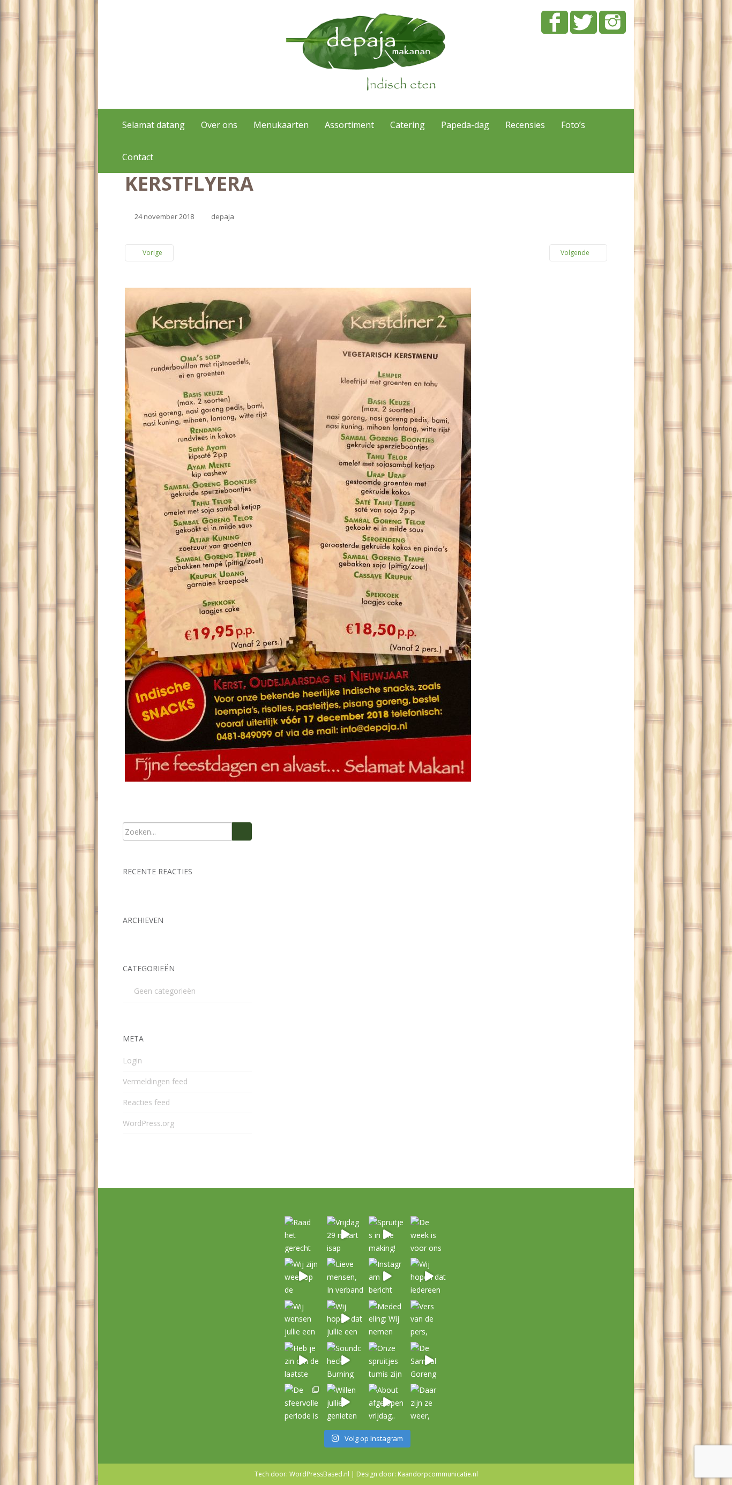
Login (132, 1060)
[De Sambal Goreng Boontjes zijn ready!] (428, 1360)
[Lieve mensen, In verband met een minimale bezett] (345, 1276)
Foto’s (573, 125)
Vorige (151, 252)
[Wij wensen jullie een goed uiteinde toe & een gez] (303, 1318)
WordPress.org (148, 1123)
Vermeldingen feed (155, 1081)
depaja (222, 216)
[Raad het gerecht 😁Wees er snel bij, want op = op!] (303, 1234)
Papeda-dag (465, 125)
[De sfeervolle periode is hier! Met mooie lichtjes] (303, 1402)
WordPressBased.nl (319, 1474)
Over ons (219, 125)
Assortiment (349, 125)
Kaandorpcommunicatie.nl (438, 1474)
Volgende (576, 252)
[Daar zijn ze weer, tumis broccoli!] (428, 1402)
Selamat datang (153, 125)
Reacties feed (146, 1102)
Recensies (525, 125)
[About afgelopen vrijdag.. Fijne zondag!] (387, 1402)
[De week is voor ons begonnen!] (428, 1234)
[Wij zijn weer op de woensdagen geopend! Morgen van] (303, 1276)
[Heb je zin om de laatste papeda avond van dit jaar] (303, 1360)
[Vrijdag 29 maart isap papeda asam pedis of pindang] (345, 1234)
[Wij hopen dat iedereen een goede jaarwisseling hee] (428, 1276)
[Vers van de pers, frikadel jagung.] (428, 1318)
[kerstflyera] (298, 534)
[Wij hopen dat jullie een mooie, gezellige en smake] (345, 1318)
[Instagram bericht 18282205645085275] (387, 1276)
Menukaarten (281, 125)
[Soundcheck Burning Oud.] (345, 1360)
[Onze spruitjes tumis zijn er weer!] (387, 1360)
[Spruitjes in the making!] (387, 1234)
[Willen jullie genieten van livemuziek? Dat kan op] (345, 1402)
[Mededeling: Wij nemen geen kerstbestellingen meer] (387, 1318)
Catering (407, 125)
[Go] (242, 831)
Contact (137, 157)
